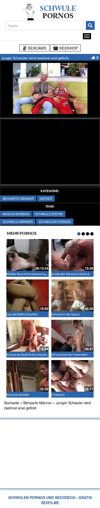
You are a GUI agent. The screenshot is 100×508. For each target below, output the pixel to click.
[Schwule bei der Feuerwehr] (72, 336)
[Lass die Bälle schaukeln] (27, 295)
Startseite (11, 402)
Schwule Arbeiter (17, 395)
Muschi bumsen (16, 214)
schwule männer (18, 221)
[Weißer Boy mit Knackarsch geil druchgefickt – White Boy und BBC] (27, 255)
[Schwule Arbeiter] (27, 376)
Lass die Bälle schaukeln (22, 314)
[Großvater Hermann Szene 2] (72, 255)
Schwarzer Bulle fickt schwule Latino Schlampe (37, 354)
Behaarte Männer (18, 198)
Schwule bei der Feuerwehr (69, 354)
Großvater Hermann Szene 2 (70, 274)
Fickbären (58, 395)
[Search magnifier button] (90, 25)
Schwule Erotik (49, 214)
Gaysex (46, 198)
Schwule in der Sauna (65, 314)
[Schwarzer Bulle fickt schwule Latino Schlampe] (27, 336)
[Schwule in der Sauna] (72, 295)
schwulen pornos (55, 221)
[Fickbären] (72, 376)
